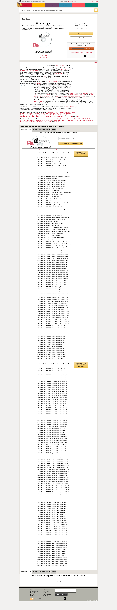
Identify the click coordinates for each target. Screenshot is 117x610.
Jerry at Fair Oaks (65, 119)
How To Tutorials (47, 594)
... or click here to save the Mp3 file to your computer (81, 52)
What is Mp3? (46, 591)
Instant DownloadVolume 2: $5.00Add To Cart (81, 365)
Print (95, 62)
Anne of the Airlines (36, 113)
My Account (95, 1)
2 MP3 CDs (44, 55)
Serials (28, 18)
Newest (65, 5)
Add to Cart (81, 33)
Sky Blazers (69, 116)
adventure (58, 65)
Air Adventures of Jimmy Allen (54, 112)
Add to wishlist (81, 38)
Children (28, 17)
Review (53, 129)
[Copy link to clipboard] (85, 55)
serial (63, 65)
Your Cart (92, 5)
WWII (45, 76)
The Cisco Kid (46, 94)
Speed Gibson (35, 116)
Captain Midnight (34, 70)
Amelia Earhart (47, 121)
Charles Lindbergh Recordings (33, 121)
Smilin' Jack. (79, 116)
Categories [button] (38, 5)
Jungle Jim (46, 120)
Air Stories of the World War (50, 113)
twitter (81, 55)
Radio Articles (46, 595)
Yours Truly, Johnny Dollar (77, 96)
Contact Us (32, 595)
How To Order (46, 592)
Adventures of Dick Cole (77, 119)
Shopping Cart (33, 592)
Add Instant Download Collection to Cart (71, 143)
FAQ (78, 5)
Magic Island (53, 120)
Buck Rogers (24, 120)
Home (25, 5)
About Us (32, 594)
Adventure (29, 15)
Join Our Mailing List (61, 594)
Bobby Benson (89, 119)
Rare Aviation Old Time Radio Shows (54, 115)
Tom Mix (56, 121)
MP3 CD (35, 129)
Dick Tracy (31, 120)
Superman (82, 120)
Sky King (27, 116)
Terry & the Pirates (54, 116)
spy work (39, 101)
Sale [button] (52, 5)
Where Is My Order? (34, 591)
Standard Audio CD (44, 129)
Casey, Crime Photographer (77, 94)
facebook (77, 55)
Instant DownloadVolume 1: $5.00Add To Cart (81, 154)
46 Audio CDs (43, 57)
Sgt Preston (61, 120)
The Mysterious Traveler (63, 96)
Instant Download (26, 129)
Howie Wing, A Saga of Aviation (35, 115)
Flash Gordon (39, 120)
